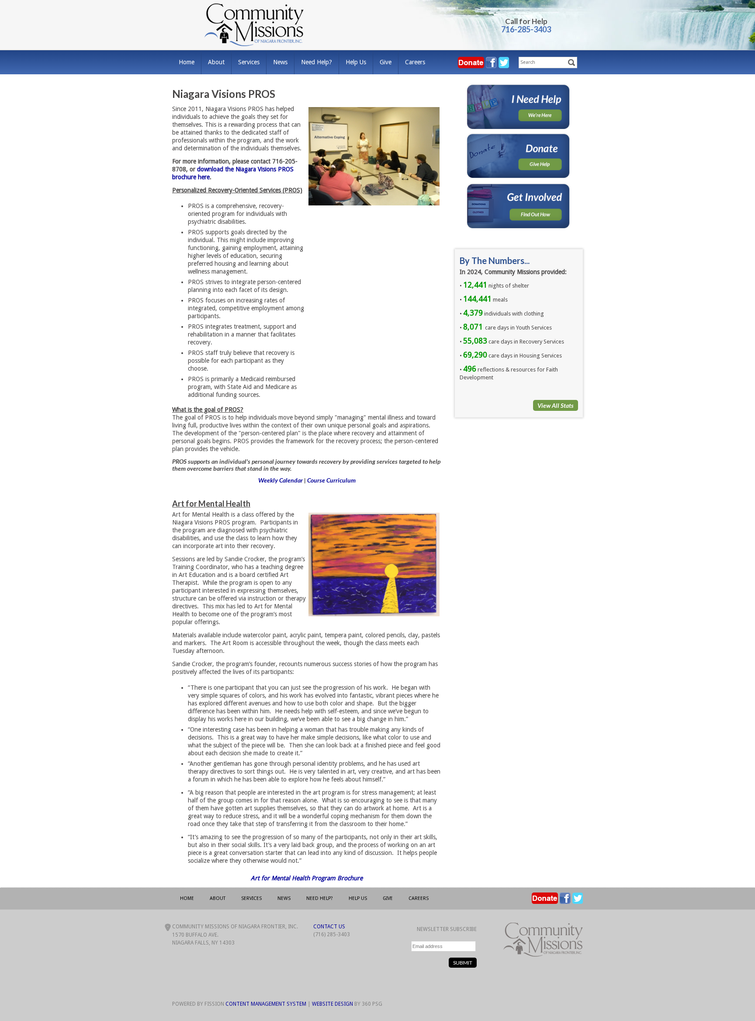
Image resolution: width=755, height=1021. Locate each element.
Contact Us (329, 927)
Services (249, 62)
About (216, 62)
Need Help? (316, 62)
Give (385, 62)
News (280, 62)
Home (186, 62)
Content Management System (265, 1004)
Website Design (332, 1004)
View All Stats (555, 405)
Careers (415, 62)
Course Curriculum (331, 480)
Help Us (356, 62)
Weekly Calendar (280, 480)
